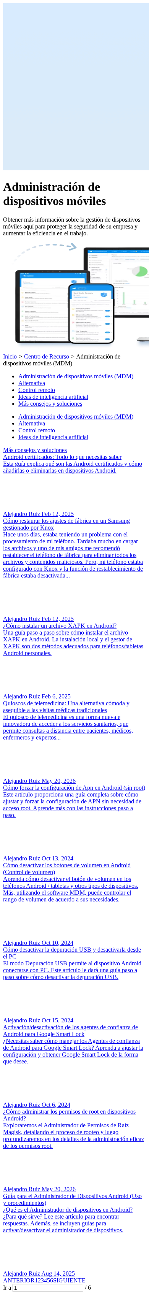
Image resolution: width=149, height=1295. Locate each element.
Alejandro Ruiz (22, 514)
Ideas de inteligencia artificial (53, 397)
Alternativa (31, 383)
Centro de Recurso (46, 356)
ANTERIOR (19, 1280)
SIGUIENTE (69, 1280)
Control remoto (36, 390)
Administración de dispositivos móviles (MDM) (75, 376)
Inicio (10, 356)
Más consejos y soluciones (50, 403)
